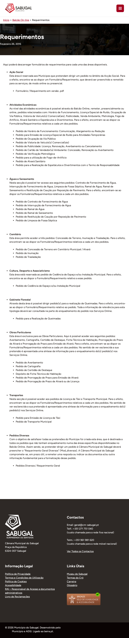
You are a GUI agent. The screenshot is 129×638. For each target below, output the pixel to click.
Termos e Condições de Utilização (24, 577)
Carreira (71, 581)
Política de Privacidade (18, 573)
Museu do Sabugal (77, 573)
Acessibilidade (13, 585)
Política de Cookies (16, 581)
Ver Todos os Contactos (80, 551)
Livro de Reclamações (17, 596)
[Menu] (120, 8)
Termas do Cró (75, 577)
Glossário (72, 585)
